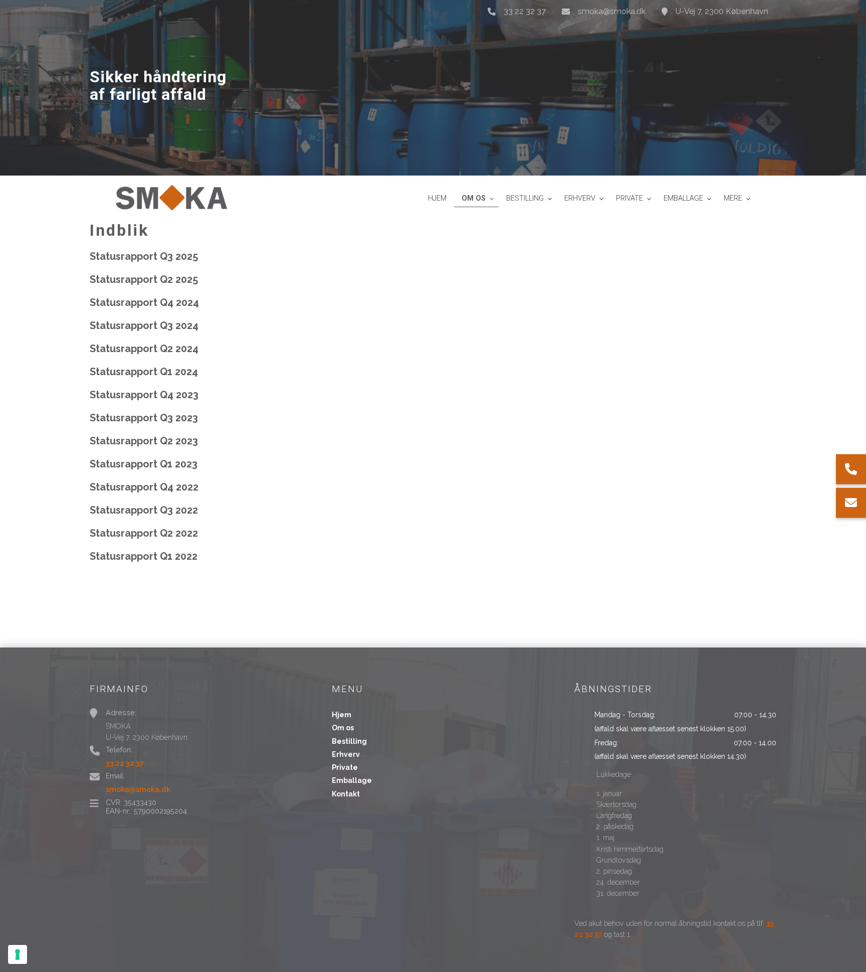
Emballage (352, 780)
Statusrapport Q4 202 (141, 302)
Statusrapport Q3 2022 (144, 510)
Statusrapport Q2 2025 (144, 279)
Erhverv (346, 754)
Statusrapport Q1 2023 (143, 464)
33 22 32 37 (525, 11)
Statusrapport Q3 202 (141, 325)
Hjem (341, 714)
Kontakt (346, 793)
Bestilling (349, 741)
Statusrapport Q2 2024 (144, 349)
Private (345, 767)
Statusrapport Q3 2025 (144, 256)
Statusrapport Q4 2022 (144, 487)
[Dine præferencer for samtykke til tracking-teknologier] (17, 954)
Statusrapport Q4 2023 (144, 395)
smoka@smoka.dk (611, 11)
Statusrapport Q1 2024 (144, 372)
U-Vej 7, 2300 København (722, 11)
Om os (343, 727)
